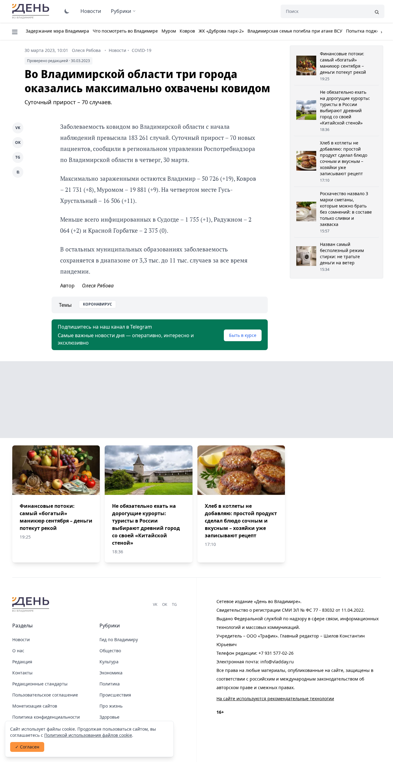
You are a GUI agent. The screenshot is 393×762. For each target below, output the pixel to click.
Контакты (22, 673)
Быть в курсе (242, 335)
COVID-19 (141, 50)
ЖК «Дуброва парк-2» (221, 31)
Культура (109, 662)
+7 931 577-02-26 (276, 653)
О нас (18, 650)
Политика (109, 684)
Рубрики (121, 11)
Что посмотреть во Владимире (125, 31)
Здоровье (109, 717)
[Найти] (376, 11)
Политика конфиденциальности (46, 717)
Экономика (111, 673)
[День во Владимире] (31, 604)
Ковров (187, 31)
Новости (90, 11)
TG (17, 157)
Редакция (22, 662)
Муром (168, 31)
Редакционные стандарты (40, 684)
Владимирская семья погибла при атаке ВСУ (294, 31)
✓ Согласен (27, 747)
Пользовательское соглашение (45, 695)
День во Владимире (31, 11)
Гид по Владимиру (118, 639)
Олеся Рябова (86, 50)
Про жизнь (111, 706)
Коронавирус (97, 304)
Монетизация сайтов (34, 706)
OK (18, 142)
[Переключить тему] (66, 11)
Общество (110, 650)
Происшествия (115, 695)
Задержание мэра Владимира (57, 31)
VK (17, 127)
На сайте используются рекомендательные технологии (275, 698)
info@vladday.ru (277, 662)
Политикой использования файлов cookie (88, 735)
